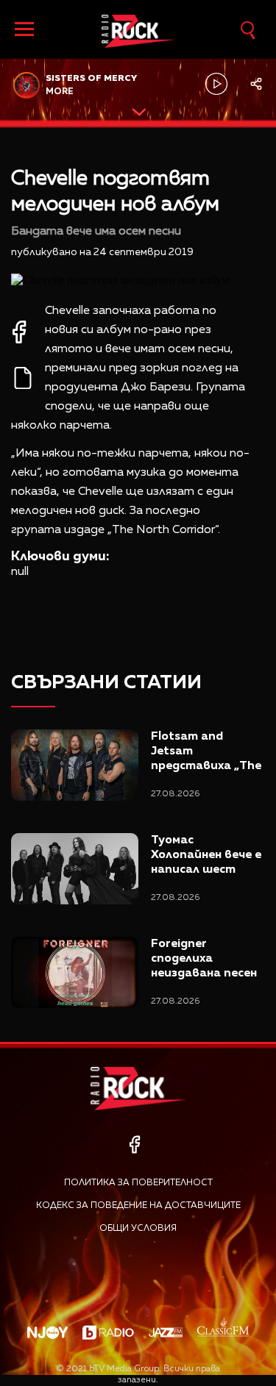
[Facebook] (134, 1144)
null (20, 572)
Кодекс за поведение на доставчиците (138, 1205)
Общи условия (138, 1228)
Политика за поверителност (138, 1183)
